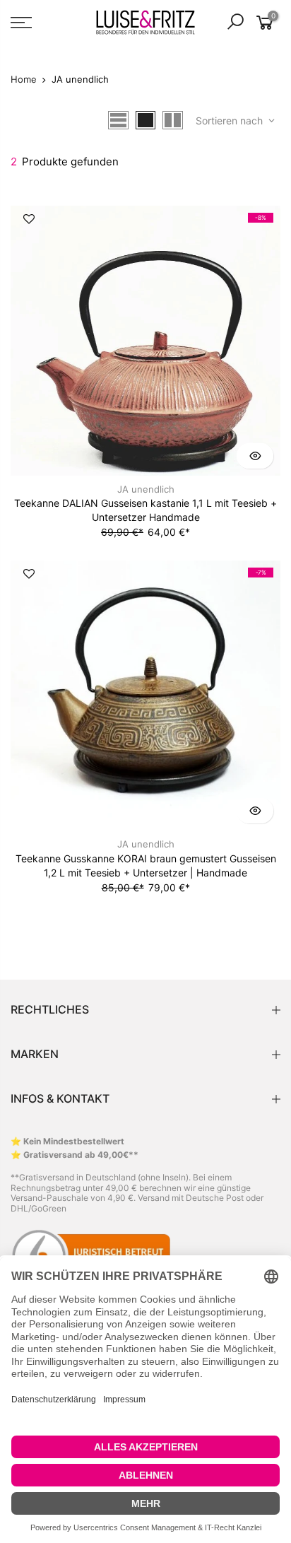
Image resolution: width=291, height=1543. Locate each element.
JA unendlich (145, 489)
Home (24, 79)
